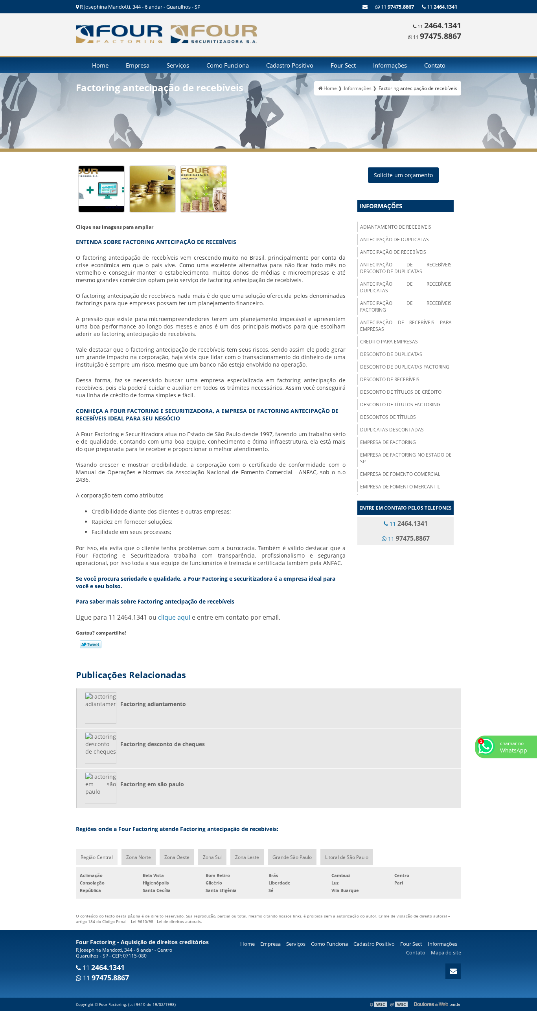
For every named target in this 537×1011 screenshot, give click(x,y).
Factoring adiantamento (153, 704)
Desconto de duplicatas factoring (404, 366)
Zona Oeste (176, 857)
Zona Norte (138, 857)
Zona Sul (212, 857)
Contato (434, 65)
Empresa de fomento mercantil (400, 486)
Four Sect (343, 65)
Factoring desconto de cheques (162, 744)
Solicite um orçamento (403, 175)
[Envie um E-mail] (365, 6)
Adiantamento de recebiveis (395, 227)
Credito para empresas (389, 341)
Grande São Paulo (292, 857)
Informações (390, 65)
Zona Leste (247, 857)
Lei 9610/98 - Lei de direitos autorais (166, 921)
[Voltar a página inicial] (119, 33)
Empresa (137, 65)
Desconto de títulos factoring (400, 404)
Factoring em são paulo (152, 784)
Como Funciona (227, 65)
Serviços (178, 65)
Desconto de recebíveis (389, 379)
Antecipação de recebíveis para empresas (406, 325)
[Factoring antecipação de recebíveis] (101, 188)
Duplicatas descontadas (392, 429)
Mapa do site (446, 952)
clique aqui (174, 617)
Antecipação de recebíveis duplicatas (406, 287)
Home (100, 65)
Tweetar (90, 644)
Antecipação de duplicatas (394, 239)
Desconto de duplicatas (391, 354)
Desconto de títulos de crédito (400, 392)
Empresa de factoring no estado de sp (406, 458)
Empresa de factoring (388, 442)
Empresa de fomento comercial (400, 474)
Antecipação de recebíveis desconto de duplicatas (406, 268)
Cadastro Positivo (289, 65)
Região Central (97, 857)
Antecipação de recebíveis (393, 252)
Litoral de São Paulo (346, 857)
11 (441, 6)
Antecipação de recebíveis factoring (406, 306)
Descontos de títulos (388, 417)
